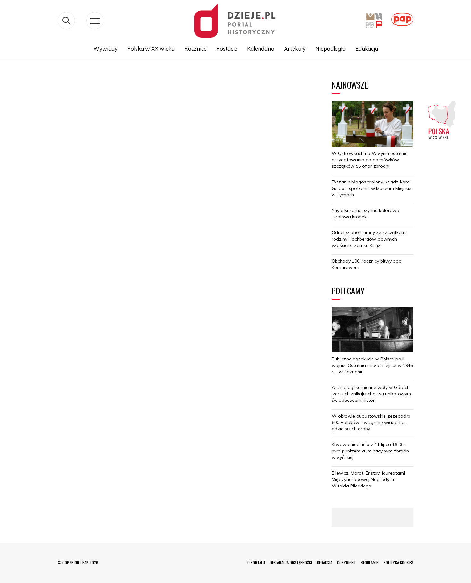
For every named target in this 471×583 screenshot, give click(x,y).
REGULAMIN (370, 562)
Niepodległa (330, 48)
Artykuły (295, 48)
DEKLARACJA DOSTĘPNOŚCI (291, 562)
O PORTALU (256, 562)
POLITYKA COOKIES (398, 562)
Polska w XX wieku (151, 48)
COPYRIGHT (346, 562)
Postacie (226, 48)
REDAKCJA (324, 562)
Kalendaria (260, 48)
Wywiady (105, 48)
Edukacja (366, 48)
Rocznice (195, 48)
